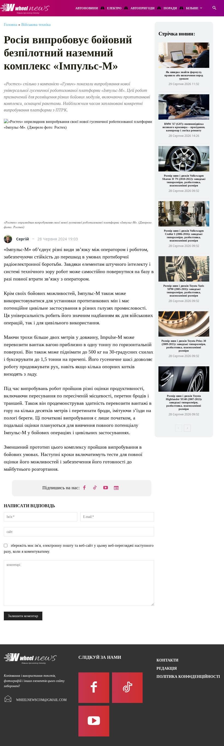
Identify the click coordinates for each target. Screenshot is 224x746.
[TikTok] (95, 488)
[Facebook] (84, 488)
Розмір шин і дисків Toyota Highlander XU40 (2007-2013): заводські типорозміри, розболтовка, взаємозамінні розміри (184, 402)
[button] (214, 8)
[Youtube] (105, 488)
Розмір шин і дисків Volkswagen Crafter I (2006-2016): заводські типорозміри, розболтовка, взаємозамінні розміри (184, 235)
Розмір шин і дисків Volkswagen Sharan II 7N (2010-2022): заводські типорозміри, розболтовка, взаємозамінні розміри (183, 180)
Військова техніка (36, 25)
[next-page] (187, 428)
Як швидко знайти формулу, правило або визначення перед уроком (183, 75)
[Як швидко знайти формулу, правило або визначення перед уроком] (183, 55)
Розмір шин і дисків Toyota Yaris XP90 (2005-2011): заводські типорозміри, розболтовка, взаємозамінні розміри (183, 290)
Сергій (22, 239)
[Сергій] (9, 239)
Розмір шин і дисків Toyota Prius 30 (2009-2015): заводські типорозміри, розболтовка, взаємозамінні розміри (183, 345)
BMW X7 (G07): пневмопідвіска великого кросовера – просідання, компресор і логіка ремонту (184, 127)
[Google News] (116, 488)
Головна (10, 25)
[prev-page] (178, 428)
